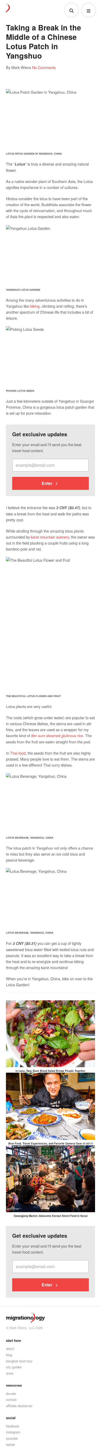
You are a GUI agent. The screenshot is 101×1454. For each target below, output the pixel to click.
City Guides (13, 1366)
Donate (11, 1393)
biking (35, 306)
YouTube (12, 1438)
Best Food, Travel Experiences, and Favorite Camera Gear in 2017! (50, 1143)
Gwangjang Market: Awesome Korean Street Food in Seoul (51, 1216)
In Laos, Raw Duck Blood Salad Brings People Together (50, 1071)
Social (11, 1417)
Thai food (18, 753)
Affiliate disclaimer (19, 1405)
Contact (11, 1399)
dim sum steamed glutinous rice (57, 735)
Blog (9, 1354)
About (10, 1348)
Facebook (12, 1426)
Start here (13, 1340)
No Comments (44, 67)
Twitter (10, 1444)
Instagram (13, 1432)
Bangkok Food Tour (19, 1360)
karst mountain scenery (50, 537)
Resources (14, 1385)
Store (9, 1373)
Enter (47, 483)
